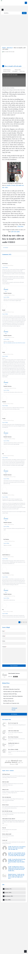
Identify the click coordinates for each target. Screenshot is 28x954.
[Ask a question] (25, 951)
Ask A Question (14, 714)
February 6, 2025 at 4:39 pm (8, 403)
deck (9, 760)
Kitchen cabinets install (6, 834)
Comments (11, 770)
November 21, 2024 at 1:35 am (10, 476)
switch (22, 762)
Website (3, 641)
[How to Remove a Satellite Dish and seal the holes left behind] (4, 751)
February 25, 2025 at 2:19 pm (8, 574)
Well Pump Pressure (6, 774)
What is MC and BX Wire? (8, 698)
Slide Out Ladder (5, 781)
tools (16, 764)
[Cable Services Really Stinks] (4, 732)
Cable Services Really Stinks (13, 730)
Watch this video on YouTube (8, 87)
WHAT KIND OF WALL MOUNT (8, 818)
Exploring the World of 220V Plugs (10, 693)
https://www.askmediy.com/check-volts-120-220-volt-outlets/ (14, 342)
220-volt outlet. (15, 231)
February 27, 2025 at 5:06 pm (10, 438)
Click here (20, 226)
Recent (7, 770)
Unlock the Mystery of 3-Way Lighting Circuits (12, 691)
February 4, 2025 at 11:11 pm (8, 311)
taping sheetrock (12, 764)
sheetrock (14, 762)
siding (19, 762)
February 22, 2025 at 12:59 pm (8, 494)
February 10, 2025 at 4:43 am (8, 420)
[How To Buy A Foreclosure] (4, 738)
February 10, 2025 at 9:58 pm (8, 455)
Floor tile (4, 827)
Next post (14, 709)
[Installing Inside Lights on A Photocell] (4, 745)
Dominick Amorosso (7, 69)
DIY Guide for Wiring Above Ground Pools (11, 689)
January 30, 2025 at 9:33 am (10, 541)
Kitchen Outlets (6, 686)
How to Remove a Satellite (13, 749)
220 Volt (8, 71)
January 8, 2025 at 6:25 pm (9, 337)
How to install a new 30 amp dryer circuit (11, 703)
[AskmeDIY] (10, 5)
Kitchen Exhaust (5, 804)
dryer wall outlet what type (7, 811)
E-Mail (4, 636)
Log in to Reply (5, 267)
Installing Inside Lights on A (13, 743)
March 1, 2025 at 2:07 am (9, 524)
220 (4, 247)
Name (3, 631)
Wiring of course (5, 789)
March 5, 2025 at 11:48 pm (8, 611)
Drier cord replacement (6, 797)
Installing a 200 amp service (8, 700)
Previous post (14, 708)
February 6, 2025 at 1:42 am (8, 354)
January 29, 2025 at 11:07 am (10, 596)
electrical (6, 247)
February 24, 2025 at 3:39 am (8, 556)
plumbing (8, 762)
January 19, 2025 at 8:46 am (8, 265)
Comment (4, 646)
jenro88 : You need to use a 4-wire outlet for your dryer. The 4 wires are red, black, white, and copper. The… (17, 848)
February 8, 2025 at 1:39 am (9, 295)
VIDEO (11, 242)
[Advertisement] (14, 29)
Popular (3, 770)
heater (20, 760)
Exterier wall (4, 840)
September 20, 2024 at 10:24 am (10, 388)
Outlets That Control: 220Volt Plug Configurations (13, 696)
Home (4, 47)
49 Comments (15, 71)
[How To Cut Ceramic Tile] (4, 725)
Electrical (10, 47)
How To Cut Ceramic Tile (13, 723)
